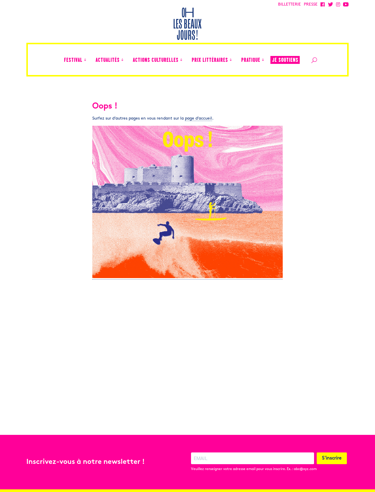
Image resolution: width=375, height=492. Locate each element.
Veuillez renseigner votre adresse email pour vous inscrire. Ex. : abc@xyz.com (254, 469)
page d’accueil (198, 118)
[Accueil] (56, 59)
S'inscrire (332, 458)
